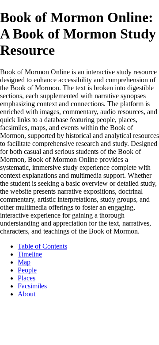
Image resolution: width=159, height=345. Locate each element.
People (27, 270)
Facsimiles (32, 286)
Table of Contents (42, 246)
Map (24, 262)
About (26, 294)
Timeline (30, 254)
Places (26, 278)
